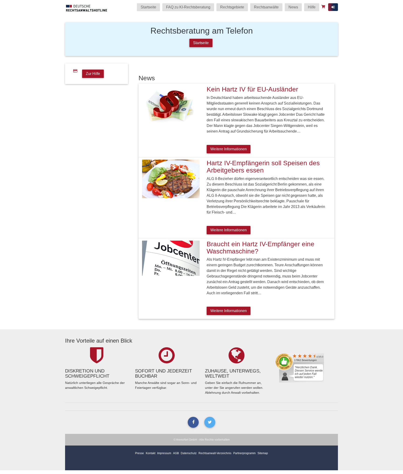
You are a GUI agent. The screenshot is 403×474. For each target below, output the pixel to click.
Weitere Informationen (228, 149)
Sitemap (262, 453)
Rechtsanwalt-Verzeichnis (214, 453)
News (293, 7)
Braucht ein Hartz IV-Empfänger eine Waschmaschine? (260, 247)
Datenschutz (189, 453)
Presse (139, 453)
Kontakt (150, 453)
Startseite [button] (201, 43)
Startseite (148, 7)
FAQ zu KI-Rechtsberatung (188, 7)
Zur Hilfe (93, 74)
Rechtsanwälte (266, 7)
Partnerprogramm (244, 453)
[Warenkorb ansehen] (323, 6)
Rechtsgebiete (232, 7)
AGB (176, 453)
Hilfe (312, 7)
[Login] (333, 7)
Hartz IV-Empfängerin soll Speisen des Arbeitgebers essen (263, 166)
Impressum (164, 453)
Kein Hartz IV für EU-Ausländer (252, 89)
